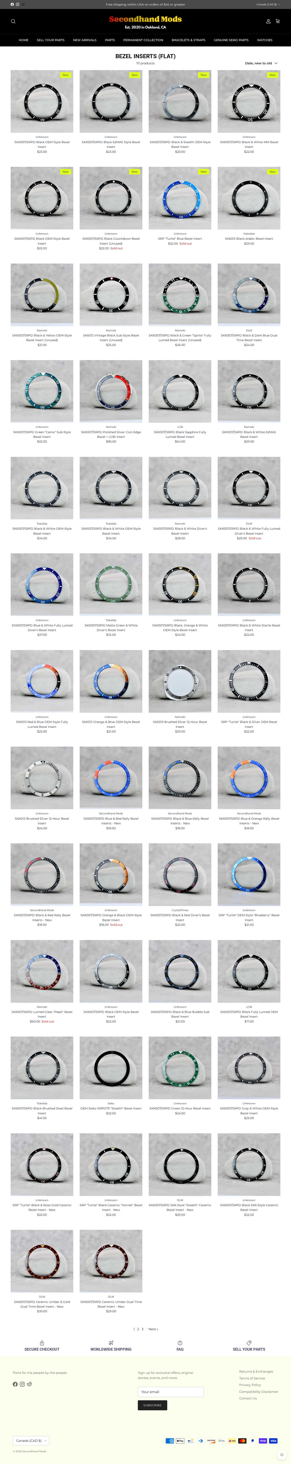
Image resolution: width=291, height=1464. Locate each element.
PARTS (110, 40)
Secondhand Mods (34, 1451)
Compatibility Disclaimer (258, 1392)
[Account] (267, 21)
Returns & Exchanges (256, 1371)
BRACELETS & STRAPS (188, 40)
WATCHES (264, 40)
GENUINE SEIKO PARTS (231, 40)
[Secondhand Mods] (145, 21)
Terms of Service (252, 1378)
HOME (23, 40)
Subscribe (152, 1405)
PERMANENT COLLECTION (143, 40)
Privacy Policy (250, 1385)
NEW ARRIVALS (85, 40)
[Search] (13, 21)
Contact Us (248, 1398)
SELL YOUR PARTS (51, 40)
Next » (153, 1329)
